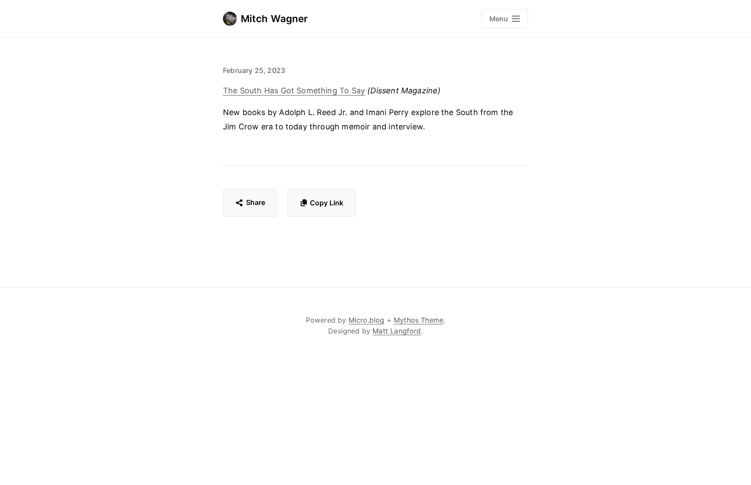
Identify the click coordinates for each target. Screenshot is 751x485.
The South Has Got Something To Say (294, 90)
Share (256, 202)
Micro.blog (367, 320)
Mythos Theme (418, 320)
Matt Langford (396, 331)
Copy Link (326, 202)
